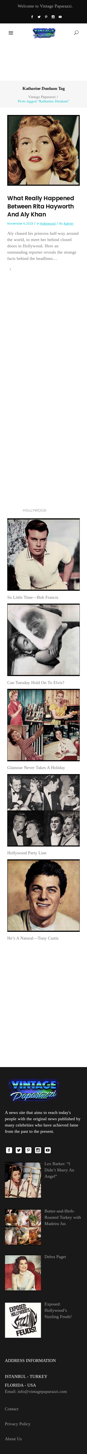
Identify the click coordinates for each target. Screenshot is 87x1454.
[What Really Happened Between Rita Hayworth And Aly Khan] (43, 150)
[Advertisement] (43, 61)
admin (68, 223)
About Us (13, 1438)
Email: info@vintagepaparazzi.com (36, 1391)
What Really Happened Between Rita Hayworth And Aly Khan (40, 206)
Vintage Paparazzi (42, 97)
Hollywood (48, 223)
